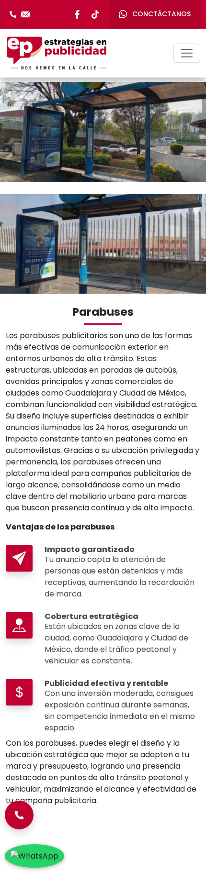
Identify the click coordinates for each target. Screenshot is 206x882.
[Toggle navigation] (186, 53)
